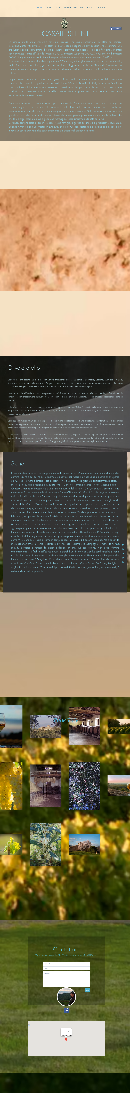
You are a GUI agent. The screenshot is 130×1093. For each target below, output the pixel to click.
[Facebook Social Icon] (66, 1010)
